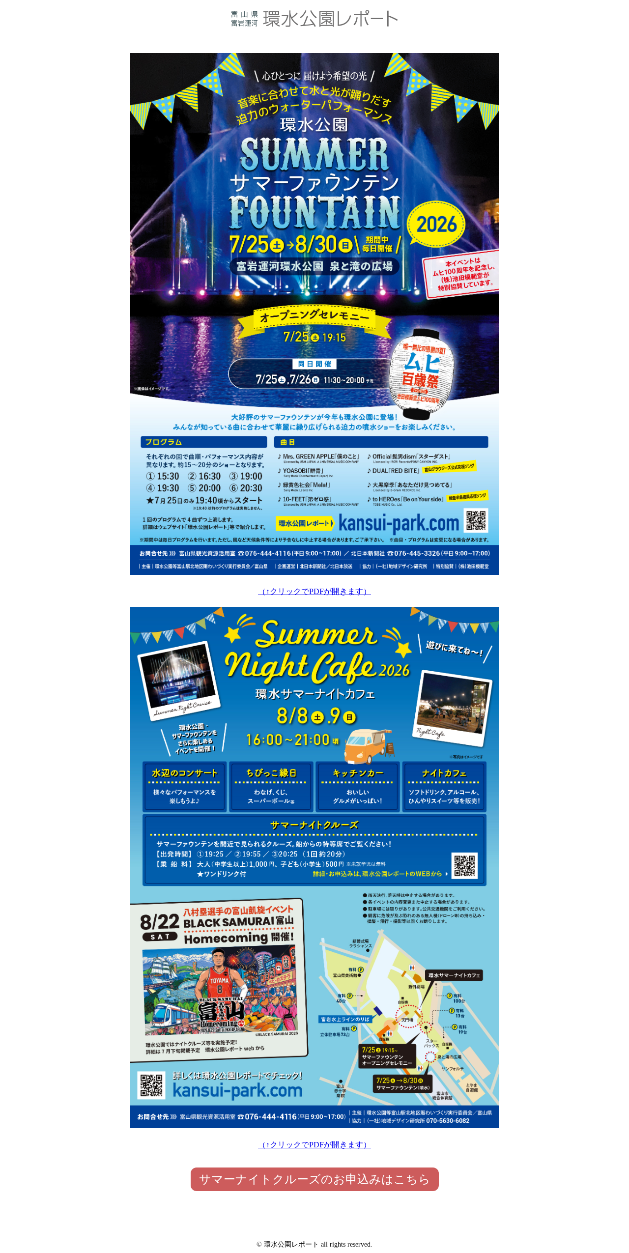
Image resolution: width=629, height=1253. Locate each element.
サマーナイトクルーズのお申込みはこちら (314, 1179)
